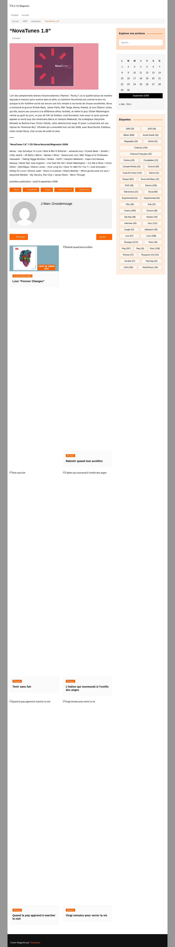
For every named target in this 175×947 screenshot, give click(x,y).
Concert (153, 166)
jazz (152, 223)
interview (130, 223)
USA (128, 267)
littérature (151, 229)
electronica (131, 192)
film (130, 204)
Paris (153, 242)
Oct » (129, 104)
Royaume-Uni (150, 255)
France (130, 210)
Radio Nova (84, 189)
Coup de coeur (132, 173)
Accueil (25, 15)
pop (126, 248)
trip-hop (151, 261)
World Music (150, 267)
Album (16, 189)
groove (152, 210)
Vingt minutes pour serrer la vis (86, 915)
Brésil (153, 141)
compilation (32, 189)
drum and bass (150, 179)
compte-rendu (131, 166)
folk (152, 204)
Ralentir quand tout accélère (84, 461)
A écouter (16, 38)
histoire (151, 217)
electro (151, 185)
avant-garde (150, 135)
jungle (129, 229)
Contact (14, 15)
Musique (70, 456)
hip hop (130, 217)
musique (131, 242)
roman (128, 255)
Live (129, 236)
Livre (151, 236)
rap (140, 248)
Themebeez (35, 942)
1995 (130, 129)
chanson (141, 147)
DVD (129, 185)
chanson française (141, 154)
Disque (48, 189)
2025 (152, 129)
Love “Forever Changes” (28, 281)
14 (159, 72)
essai (153, 192)
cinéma (129, 160)
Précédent (20, 237)
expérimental (152, 198)
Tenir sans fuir (21, 686)
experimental (130, 198)
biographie (131, 141)
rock (155, 248)
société (129, 261)
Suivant (102, 237)
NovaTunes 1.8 (65, 189)
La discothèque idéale (22, 276)
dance (154, 173)
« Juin (122, 104)
